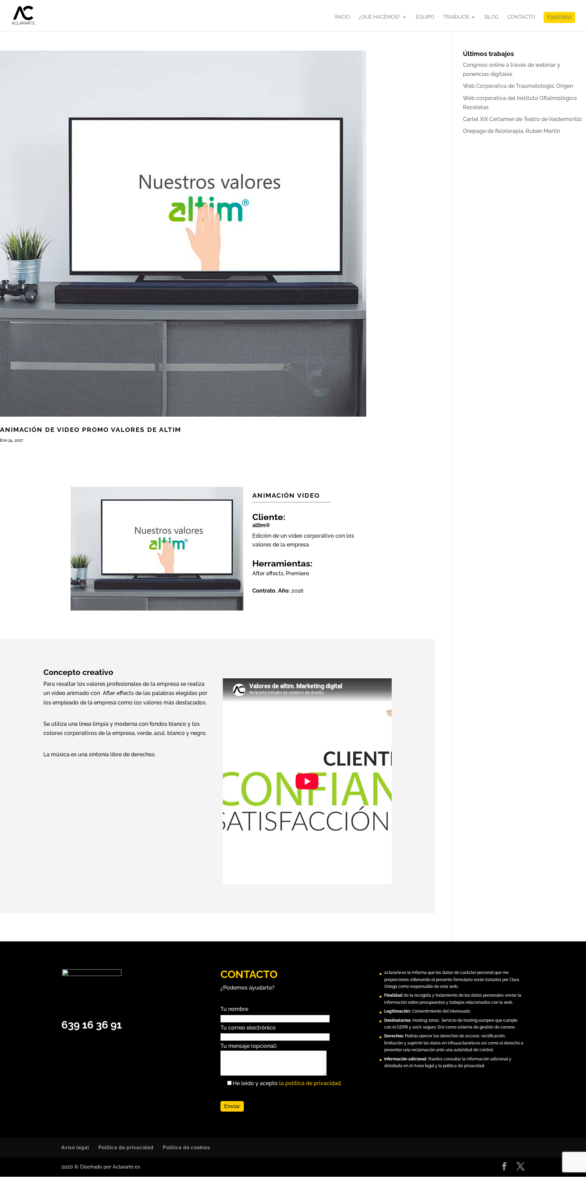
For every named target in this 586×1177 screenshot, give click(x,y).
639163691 (559, 17)
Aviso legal (75, 1147)
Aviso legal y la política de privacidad (449, 1065)
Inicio (342, 17)
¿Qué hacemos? (379, 17)
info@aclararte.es (464, 1043)
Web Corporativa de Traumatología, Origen (518, 86)
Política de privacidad (126, 1147)
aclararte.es (395, 972)
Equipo (425, 17)
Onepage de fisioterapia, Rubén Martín (511, 131)
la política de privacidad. (310, 1083)
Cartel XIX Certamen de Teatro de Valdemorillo (522, 119)
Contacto (521, 17)
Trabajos (456, 17)
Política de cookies (186, 1147)
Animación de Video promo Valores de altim (90, 429)
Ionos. (434, 1020)
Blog (492, 17)
